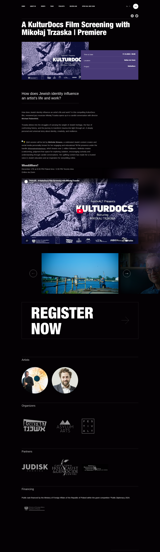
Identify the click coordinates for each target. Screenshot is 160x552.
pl (129, 6)
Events (43, 6)
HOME (23, 6)
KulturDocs (131, 66)
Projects (62, 6)
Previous (33, 273)
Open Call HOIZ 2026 (88, 6)
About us (33, 6)
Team (52, 6)
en (127, 6)
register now (62, 323)
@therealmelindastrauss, (37, 148)
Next (126, 273)
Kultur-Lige (73, 6)
